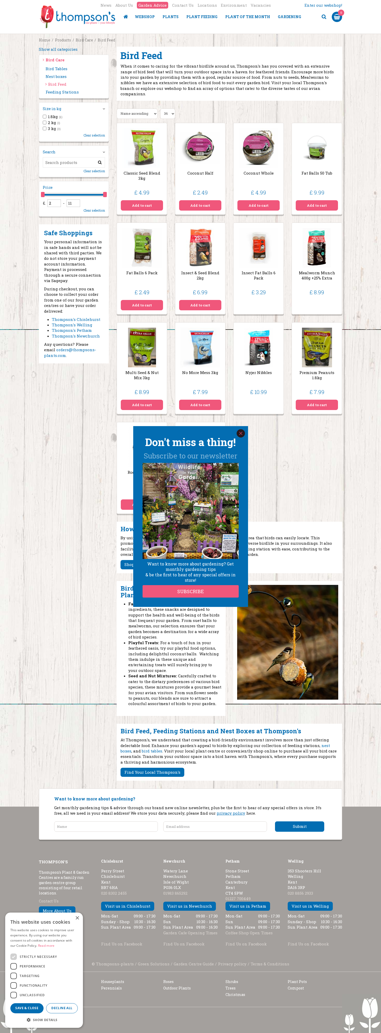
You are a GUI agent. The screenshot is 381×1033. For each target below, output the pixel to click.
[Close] (241, 433)
